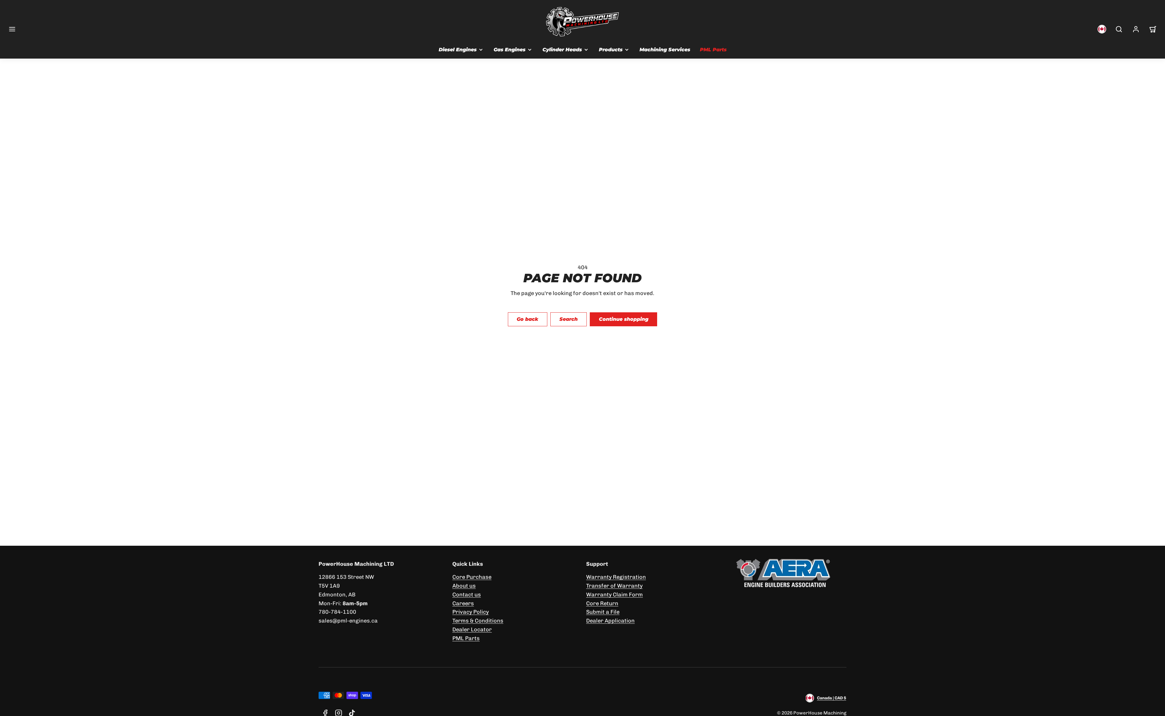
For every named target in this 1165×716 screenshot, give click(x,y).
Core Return (602, 603)
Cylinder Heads (562, 50)
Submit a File (603, 612)
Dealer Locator (472, 629)
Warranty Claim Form (614, 594)
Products (611, 50)
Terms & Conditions (477, 620)
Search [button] (568, 319)
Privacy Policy (470, 612)
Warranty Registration (616, 577)
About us (464, 585)
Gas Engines (509, 50)
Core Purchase (471, 577)
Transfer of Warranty (614, 585)
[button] (12, 29)
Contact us (466, 594)
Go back (527, 319)
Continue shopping (623, 319)
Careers (463, 603)
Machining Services (665, 50)
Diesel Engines (458, 50)
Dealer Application (610, 620)
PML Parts (713, 50)
